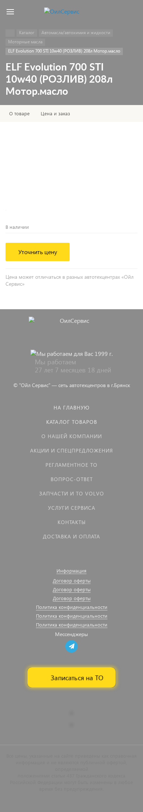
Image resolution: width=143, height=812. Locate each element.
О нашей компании (71, 436)
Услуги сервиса (71, 507)
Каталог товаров (71, 421)
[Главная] (10, 33)
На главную (71, 407)
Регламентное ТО (71, 464)
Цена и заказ (55, 113)
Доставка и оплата (71, 536)
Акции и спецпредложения (71, 450)
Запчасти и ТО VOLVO (71, 493)
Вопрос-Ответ (72, 479)
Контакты (72, 522)
